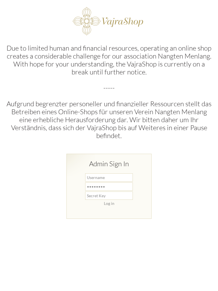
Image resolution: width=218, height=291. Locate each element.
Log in (109, 203)
